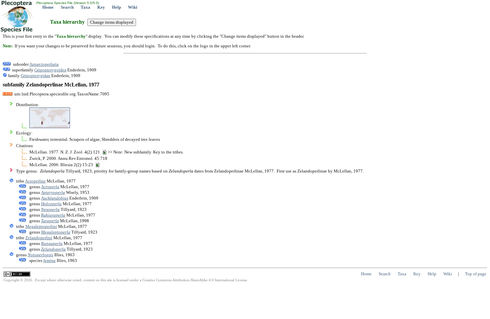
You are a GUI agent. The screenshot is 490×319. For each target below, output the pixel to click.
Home (48, 7)
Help (116, 7)
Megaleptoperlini (41, 226)
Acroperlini (35, 181)
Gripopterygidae (35, 75)
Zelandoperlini (38, 237)
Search (67, 7)
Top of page (475, 273)
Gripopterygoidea (50, 69)
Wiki (132, 7)
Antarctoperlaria (44, 64)
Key (101, 7)
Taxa (85, 7)
